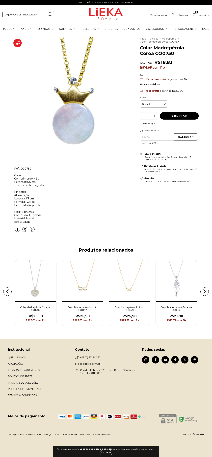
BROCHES (111, 28)
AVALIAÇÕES (15, 363)
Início (143, 38)
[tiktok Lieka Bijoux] (20, 2)
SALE (205, 28)
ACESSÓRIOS (155, 28)
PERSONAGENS (184, 28)
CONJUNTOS (132, 28)
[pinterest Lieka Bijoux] (29, 2)
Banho (143, 97)
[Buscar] (50, 14)
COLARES (66, 28)
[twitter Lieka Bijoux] (25, 2)
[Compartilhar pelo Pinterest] (32, 230)
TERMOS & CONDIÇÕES (22, 395)
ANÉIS (25, 28)
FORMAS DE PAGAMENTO (24, 370)
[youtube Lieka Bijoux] (15, 2)
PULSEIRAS (88, 28)
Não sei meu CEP (148, 143)
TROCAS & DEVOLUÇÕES (23, 382)
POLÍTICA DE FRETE (20, 376)
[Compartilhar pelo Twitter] (25, 230)
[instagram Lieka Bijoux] (4, 2)
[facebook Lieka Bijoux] (9, 2)
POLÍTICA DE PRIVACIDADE (25, 389)
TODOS (8, 28)
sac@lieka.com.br (90, 363)
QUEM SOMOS (17, 357)
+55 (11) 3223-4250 (90, 357)
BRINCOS (45, 28)
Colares (154, 38)
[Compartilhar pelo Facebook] (18, 230)
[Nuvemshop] (193, 435)
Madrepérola (169, 38)
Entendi (106, 453)
